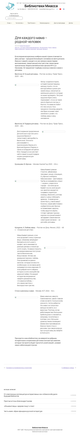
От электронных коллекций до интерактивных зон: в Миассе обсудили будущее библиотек (30, 395)
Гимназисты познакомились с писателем (19, 368)
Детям (50, 47)
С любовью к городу (68, 368)
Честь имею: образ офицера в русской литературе (23, 411)
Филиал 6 (45, 49)
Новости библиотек (20, 49)
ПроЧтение (39, 49)
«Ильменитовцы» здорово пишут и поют (19, 406)
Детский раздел (44, 47)
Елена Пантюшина (24, 45)
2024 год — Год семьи (20, 47)
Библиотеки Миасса (41, 5)
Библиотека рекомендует (32, 47)
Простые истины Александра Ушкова (18, 401)
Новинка (54, 47)
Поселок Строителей (30, 49)
